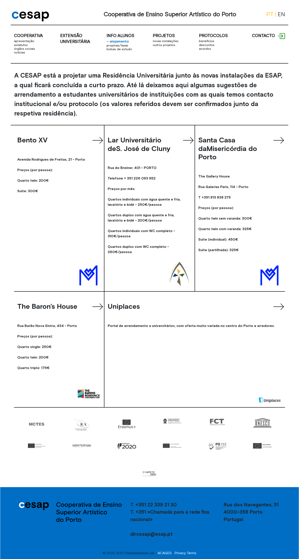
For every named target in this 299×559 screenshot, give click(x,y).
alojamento (118, 41)
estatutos (21, 45)
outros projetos (164, 45)
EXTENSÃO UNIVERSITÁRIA (75, 38)
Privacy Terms (185, 553)
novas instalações (166, 41)
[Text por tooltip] (281, 35)
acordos (205, 48)
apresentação (24, 41)
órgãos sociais (24, 48)
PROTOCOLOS (213, 35)
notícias (19, 52)
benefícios (206, 41)
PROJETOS (164, 35)
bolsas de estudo (119, 49)
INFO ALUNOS (120, 35)
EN (281, 14)
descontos (207, 45)
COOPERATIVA (28, 35)
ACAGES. (165, 553)
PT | (272, 14)
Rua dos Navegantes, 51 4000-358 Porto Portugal (251, 512)
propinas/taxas (117, 45)
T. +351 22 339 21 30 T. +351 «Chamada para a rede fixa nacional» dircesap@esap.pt (169, 519)
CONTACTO (263, 35)
